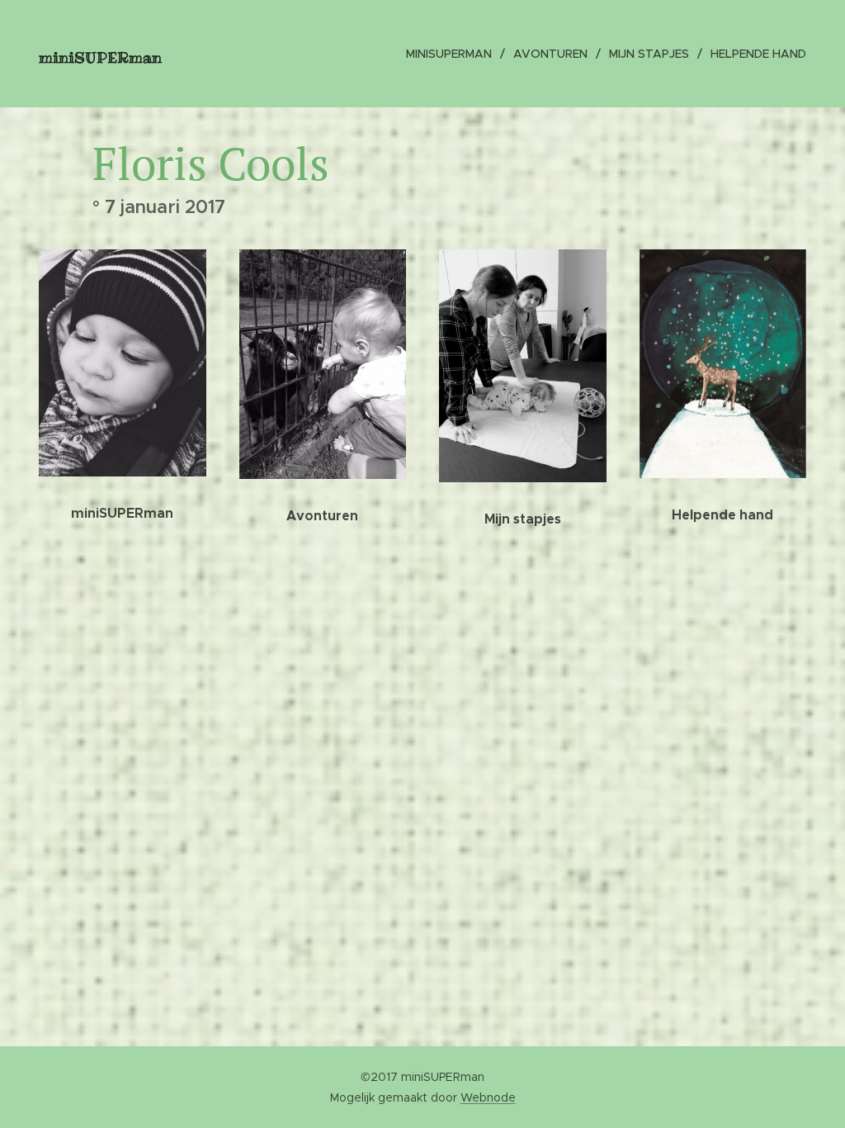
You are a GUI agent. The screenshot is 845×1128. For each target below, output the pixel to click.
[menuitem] (453, 53)
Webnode (488, 1097)
